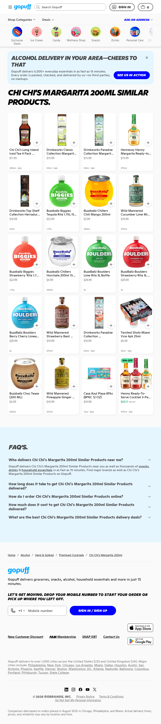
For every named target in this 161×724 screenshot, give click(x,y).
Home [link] (11, 555)
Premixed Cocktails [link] (71, 555)
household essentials (37, 470)
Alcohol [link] (25, 555)
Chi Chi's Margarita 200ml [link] (105, 555)
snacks (144, 466)
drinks (13, 470)
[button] (145, 7)
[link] (22, 7)
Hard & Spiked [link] (44, 555)
